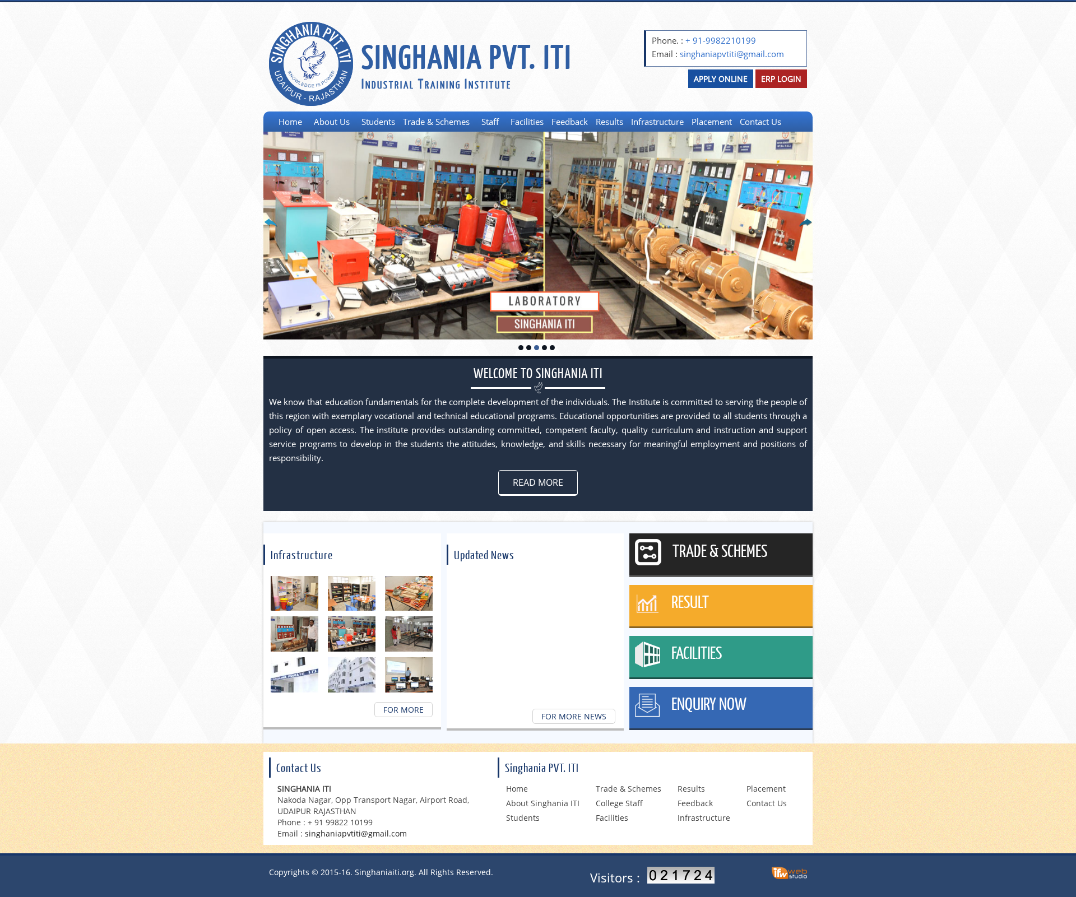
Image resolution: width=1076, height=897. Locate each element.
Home (290, 121)
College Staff (619, 803)
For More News (573, 716)
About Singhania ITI (542, 803)
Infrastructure (657, 121)
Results (609, 121)
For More (403, 709)
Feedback (569, 121)
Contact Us (760, 121)
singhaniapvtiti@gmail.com (732, 53)
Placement (712, 121)
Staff (490, 121)
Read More (538, 482)
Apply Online (721, 78)
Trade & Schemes (436, 121)
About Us (332, 121)
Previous (274, 225)
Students (378, 121)
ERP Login (781, 78)
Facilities (527, 121)
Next (801, 225)
